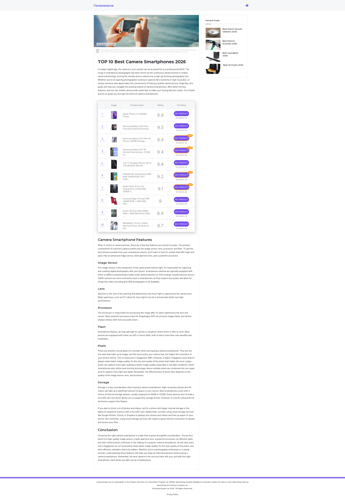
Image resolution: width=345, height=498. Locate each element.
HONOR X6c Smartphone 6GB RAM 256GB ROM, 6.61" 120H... (137, 176)
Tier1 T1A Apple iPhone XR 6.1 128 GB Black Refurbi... (137, 164)
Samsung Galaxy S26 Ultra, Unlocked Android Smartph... (136, 127)
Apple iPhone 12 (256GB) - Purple (135, 115)
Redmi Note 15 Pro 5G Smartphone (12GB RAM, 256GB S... (134, 189)
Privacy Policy (172, 494)
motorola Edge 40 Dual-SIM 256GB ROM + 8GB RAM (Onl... (136, 201)
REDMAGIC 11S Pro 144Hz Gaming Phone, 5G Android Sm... (136, 226)
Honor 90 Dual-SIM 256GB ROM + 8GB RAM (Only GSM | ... (137, 213)
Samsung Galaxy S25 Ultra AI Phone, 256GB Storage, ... (136, 139)
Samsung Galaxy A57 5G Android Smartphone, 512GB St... (136, 152)
